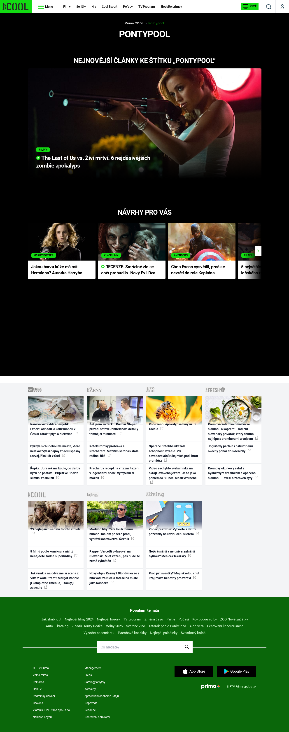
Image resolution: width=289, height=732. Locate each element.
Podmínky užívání (44, 696)
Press (88, 675)
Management (92, 668)
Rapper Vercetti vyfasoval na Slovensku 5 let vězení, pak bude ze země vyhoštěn (114, 556)
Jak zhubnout (51, 619)
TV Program (146, 6)
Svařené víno (135, 626)
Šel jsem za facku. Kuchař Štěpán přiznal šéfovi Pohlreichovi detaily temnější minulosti (113, 429)
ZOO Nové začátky (234, 619)
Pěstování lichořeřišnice (225, 626)
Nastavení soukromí (97, 717)
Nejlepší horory (108, 619)
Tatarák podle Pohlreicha (167, 626)
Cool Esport (109, 6)
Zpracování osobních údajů (101, 696)
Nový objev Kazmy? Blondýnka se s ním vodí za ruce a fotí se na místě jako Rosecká (114, 578)
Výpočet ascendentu (99, 633)
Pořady (128, 6)
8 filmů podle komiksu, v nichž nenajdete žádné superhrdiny (51, 554)
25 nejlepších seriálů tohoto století (55, 529)
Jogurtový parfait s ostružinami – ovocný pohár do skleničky (232, 448)
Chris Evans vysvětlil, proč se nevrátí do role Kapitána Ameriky (198, 270)
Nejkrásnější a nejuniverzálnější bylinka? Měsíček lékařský (172, 554)
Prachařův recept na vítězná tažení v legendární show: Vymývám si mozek (114, 473)
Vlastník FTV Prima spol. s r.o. (51, 710)
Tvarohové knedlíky (132, 633)
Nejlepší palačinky (163, 633)
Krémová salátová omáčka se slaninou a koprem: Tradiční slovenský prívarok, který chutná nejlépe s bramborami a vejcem (231, 431)
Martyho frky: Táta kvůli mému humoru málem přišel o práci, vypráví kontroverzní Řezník (111, 534)
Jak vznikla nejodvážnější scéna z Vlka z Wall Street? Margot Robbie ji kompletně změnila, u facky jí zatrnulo (54, 580)
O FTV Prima (41, 668)
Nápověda (90, 703)
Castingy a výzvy (94, 682)
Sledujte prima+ (171, 6)
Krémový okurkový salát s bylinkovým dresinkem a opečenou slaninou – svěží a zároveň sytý (232, 473)
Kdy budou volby (204, 619)
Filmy (67, 6)
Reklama (38, 682)
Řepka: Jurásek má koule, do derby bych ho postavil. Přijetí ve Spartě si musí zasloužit (55, 473)
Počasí (184, 619)
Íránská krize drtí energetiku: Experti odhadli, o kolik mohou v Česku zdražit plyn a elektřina (52, 429)
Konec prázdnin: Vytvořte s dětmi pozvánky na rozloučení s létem (172, 531)
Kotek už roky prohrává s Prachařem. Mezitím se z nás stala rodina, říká (114, 451)
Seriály (81, 6)
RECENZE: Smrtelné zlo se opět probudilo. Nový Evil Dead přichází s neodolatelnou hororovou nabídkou (129, 270)
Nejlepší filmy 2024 (79, 619)
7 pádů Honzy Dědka (87, 626)
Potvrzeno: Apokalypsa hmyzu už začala (172, 426)
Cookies (38, 703)
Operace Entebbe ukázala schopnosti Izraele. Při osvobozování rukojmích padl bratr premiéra (173, 453)
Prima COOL (134, 23)
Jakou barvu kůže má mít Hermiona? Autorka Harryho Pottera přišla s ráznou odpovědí (56, 270)
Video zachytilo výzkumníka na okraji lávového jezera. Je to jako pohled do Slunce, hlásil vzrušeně (173, 473)
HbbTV (37, 689)
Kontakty (90, 689)
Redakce (90, 710)
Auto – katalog (57, 626)
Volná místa (40, 675)
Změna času (153, 619)
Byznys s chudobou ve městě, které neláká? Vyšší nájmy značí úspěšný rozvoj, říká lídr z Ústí (55, 451)
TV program (132, 619)
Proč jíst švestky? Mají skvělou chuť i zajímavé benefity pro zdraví (174, 575)
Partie (170, 619)
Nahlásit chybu (42, 717)
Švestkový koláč (193, 633)
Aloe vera (196, 626)
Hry (93, 6)
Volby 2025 (114, 626)
